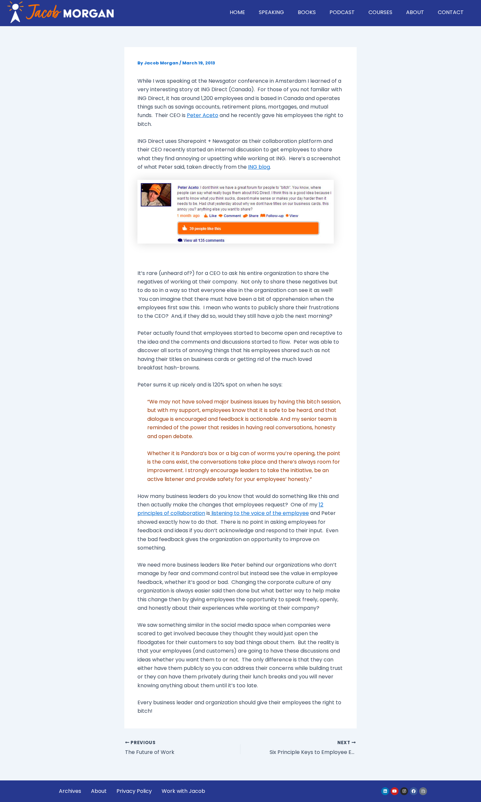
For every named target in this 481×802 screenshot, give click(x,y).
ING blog (259, 167)
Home (237, 12)
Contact (451, 12)
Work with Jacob (183, 791)
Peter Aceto (202, 115)
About (415, 12)
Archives (70, 791)
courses (380, 12)
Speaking (271, 12)
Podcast (342, 12)
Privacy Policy (134, 791)
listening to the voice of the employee (259, 513)
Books (307, 12)
